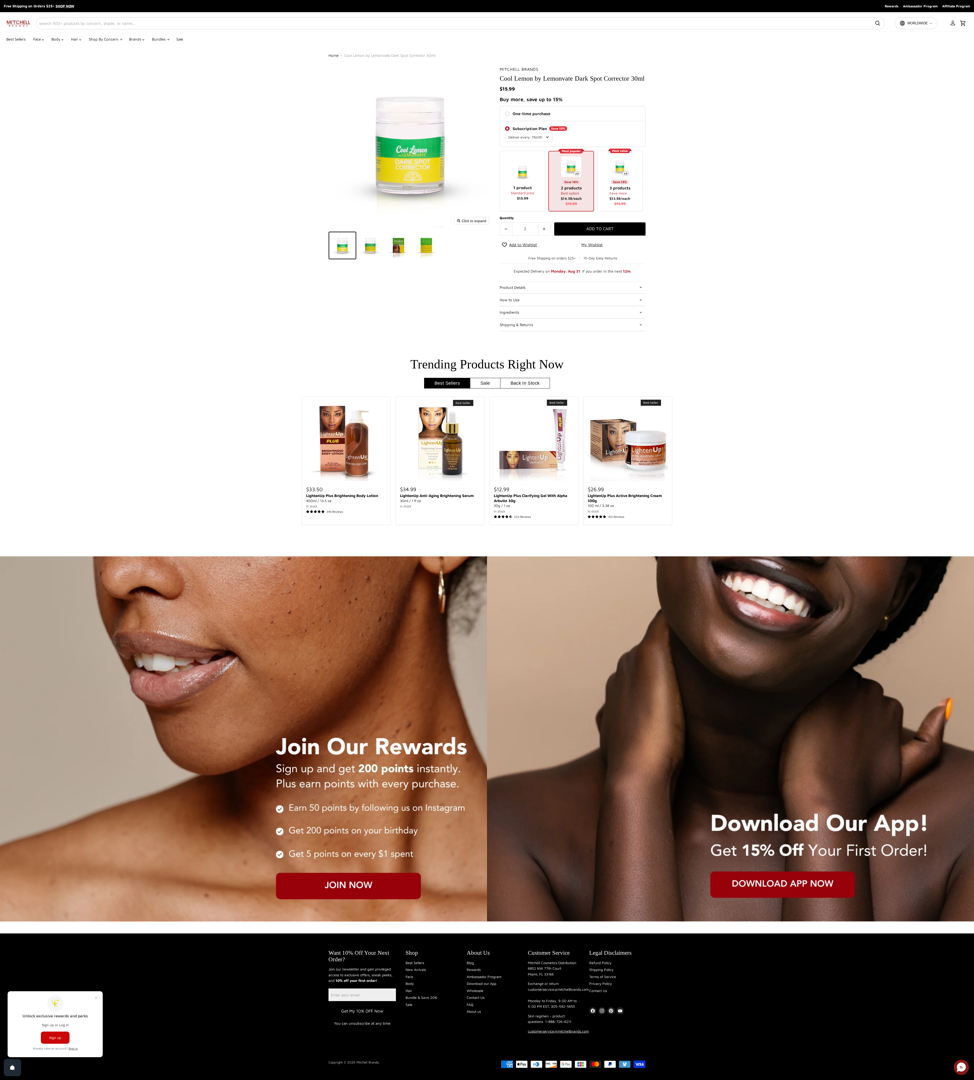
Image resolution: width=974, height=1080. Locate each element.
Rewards (891, 6)
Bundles (159, 39)
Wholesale (475, 990)
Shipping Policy (601, 969)
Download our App (481, 983)
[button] (953, 23)
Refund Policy (600, 963)
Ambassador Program (920, 6)
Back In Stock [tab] (525, 383)
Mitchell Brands (519, 69)
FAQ (470, 1004)
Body (56, 39)
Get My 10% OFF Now (362, 1011)
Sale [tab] (485, 383)
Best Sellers (16, 39)
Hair (75, 39)
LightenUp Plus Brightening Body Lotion (342, 495)
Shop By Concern (104, 39)
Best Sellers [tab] (447, 383)
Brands (135, 39)
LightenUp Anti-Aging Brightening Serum (437, 495)
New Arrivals (416, 969)
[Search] (877, 23)
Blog (470, 963)
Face (37, 39)
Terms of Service (602, 977)
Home (333, 55)
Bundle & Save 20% (421, 997)
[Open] (12, 1067)
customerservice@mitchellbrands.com (558, 1031)
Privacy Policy (600, 983)
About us (474, 1011)
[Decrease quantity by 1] (506, 228)
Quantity (507, 218)
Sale (179, 39)
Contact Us (475, 997)
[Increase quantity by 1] (544, 228)
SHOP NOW (65, 6)
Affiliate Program (956, 6)
